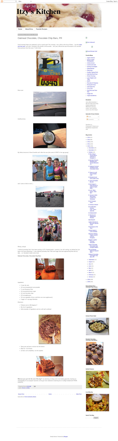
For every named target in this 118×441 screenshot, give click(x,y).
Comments (91, 119)
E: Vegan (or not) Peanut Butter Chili (92, 174)
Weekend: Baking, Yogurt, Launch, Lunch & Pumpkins (93, 235)
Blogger (66, 436)
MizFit (88, 81)
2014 (88, 137)
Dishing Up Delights (92, 66)
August (90, 261)
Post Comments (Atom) (30, 396)
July (90, 264)
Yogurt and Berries (91, 95)
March (90, 272)
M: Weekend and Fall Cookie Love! (93, 178)
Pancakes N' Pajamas (92, 83)
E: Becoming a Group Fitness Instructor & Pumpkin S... (92, 156)
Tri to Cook (90, 88)
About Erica (29, 29)
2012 (88, 141)
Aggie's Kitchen (91, 57)
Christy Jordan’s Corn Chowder (92, 231)
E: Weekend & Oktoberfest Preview (92, 216)
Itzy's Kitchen (39, 11)
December (91, 148)
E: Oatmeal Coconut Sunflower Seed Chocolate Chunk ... (93, 168)
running (27, 387)
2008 (88, 281)
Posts (89, 116)
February (91, 274)
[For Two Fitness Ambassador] (86, 38)
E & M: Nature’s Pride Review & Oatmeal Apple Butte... (93, 186)
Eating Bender (90, 68)
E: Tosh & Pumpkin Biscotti (93, 181)
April (90, 270)
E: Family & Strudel (93, 204)
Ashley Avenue (91, 63)
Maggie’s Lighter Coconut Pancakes (92, 241)
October (91, 152)
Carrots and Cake (91, 64)
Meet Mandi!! (91, 219)
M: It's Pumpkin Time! (92, 202)
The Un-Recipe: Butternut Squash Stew (93, 251)
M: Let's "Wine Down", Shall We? (92, 192)
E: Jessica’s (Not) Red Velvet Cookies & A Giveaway (92, 197)
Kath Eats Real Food (92, 74)
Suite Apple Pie (91, 86)
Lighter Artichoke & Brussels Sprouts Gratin (93, 223)
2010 (88, 146)
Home (20, 29)
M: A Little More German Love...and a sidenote (92, 208)
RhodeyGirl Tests (91, 84)
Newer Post (21, 394)
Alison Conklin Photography (90, 60)
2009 (88, 279)
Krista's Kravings (91, 76)
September (91, 259)
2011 (88, 144)
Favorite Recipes (41, 29)
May (90, 268)
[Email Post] (34, 386)
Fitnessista (89, 70)
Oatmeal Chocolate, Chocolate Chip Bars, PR (93, 256)
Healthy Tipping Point (92, 72)
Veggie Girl (90, 93)
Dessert (24, 387)
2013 (88, 139)
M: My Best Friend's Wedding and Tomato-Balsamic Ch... (93, 162)
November (91, 150)
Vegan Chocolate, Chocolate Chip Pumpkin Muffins (93, 246)
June (90, 266)
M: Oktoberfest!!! (92, 213)
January (91, 276)
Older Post (78, 394)
